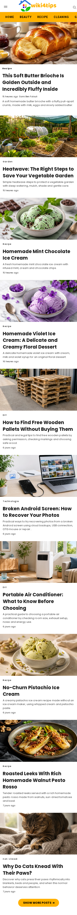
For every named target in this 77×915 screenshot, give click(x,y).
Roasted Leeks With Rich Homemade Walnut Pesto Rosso (34, 780)
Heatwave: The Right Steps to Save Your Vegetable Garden (38, 172)
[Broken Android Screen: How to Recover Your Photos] (38, 476)
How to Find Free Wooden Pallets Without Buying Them (38, 425)
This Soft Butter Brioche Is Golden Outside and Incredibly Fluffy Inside (33, 82)
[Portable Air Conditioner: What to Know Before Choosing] (38, 562)
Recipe (42, 17)
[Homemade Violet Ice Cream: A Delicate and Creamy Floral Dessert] (38, 301)
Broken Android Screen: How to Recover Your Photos (37, 512)
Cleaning (61, 17)
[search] (74, 7)
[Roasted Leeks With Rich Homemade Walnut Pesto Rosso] (38, 741)
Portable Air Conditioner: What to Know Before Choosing (33, 601)
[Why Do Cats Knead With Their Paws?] (38, 834)
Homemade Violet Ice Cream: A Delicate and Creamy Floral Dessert (30, 340)
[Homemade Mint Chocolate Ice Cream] (38, 219)
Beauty (26, 17)
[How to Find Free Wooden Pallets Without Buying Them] (38, 390)
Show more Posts (37, 903)
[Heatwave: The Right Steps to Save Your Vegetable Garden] (38, 136)
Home (9, 17)
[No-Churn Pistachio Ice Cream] (38, 655)
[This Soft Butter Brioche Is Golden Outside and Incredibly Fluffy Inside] (38, 43)
